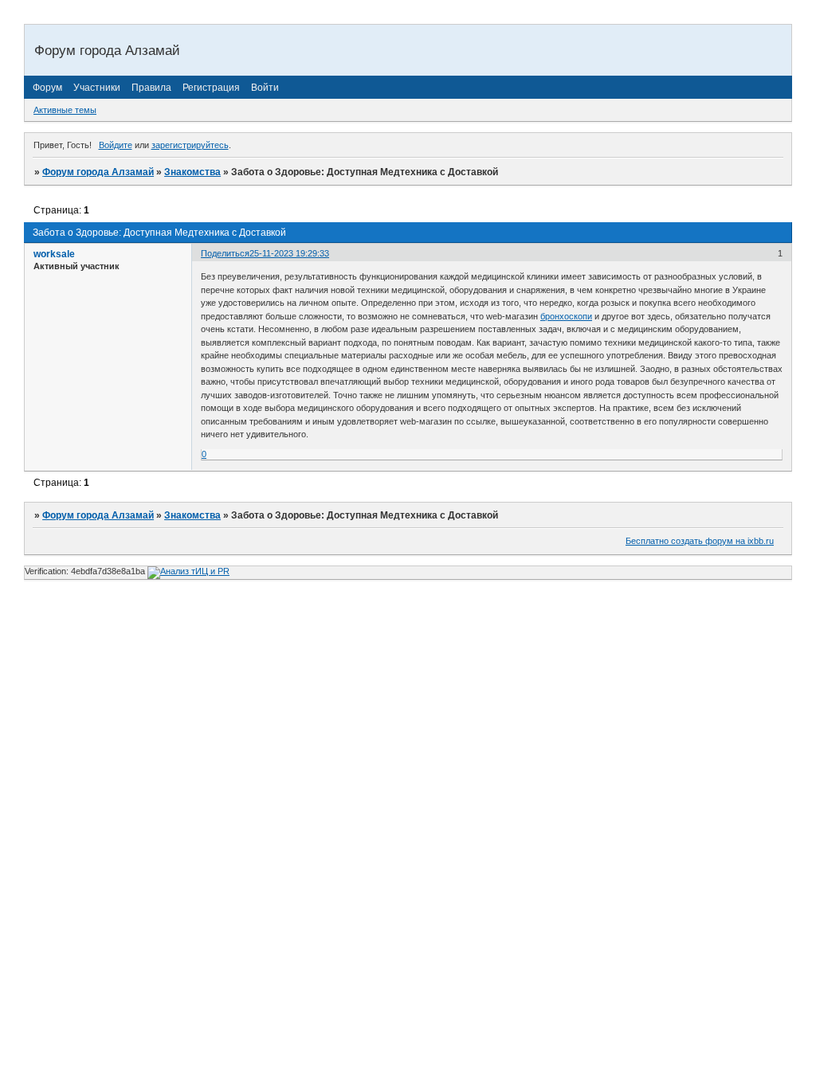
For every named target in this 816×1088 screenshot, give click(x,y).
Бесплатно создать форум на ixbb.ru (700, 541)
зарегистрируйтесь (190, 145)
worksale (54, 254)
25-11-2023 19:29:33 (289, 253)
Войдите (115, 145)
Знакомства (192, 172)
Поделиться (225, 253)
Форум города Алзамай (98, 172)
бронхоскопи (566, 316)
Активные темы (64, 110)
